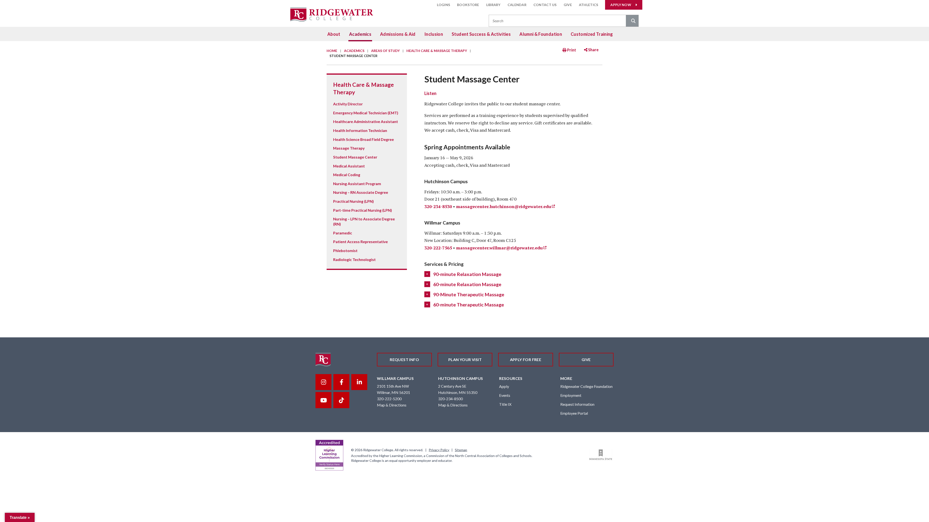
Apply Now (620, 5)
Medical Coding (346, 174)
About (333, 34)
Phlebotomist (345, 250)
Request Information (577, 404)
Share (593, 49)
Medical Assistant (349, 166)
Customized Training (592, 34)
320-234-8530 (438, 206)
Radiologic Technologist (354, 259)
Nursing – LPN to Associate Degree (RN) (364, 221)
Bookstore (468, 5)
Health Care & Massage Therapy (436, 51)
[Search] (632, 21)
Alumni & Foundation (540, 34)
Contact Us (545, 5)
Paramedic (342, 233)
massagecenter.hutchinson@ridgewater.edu (503, 206)
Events (504, 395)
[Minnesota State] (601, 455)
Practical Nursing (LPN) (353, 201)
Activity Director (348, 104)
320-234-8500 (450, 398)
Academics (360, 34)
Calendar (517, 5)
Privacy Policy (439, 450)
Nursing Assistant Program (357, 183)
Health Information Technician (360, 130)
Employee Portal (574, 413)
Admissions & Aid (398, 34)
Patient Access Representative (360, 241)
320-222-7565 (438, 248)
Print (571, 50)
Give (568, 5)
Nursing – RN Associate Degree (360, 192)
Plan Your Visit (465, 359)
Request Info (404, 359)
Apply (504, 386)
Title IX (505, 404)
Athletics (588, 5)
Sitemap (461, 450)
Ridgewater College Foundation (586, 386)
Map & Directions (391, 405)
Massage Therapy (349, 148)
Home (332, 51)
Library (493, 5)
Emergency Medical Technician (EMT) (365, 112)
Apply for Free (525, 359)
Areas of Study (385, 51)
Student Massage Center (355, 157)
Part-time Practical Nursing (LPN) (362, 210)
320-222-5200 (389, 398)
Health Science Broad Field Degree (363, 139)
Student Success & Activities (481, 34)
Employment (570, 395)
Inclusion (433, 34)
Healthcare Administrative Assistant (365, 121)
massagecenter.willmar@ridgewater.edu (499, 248)
